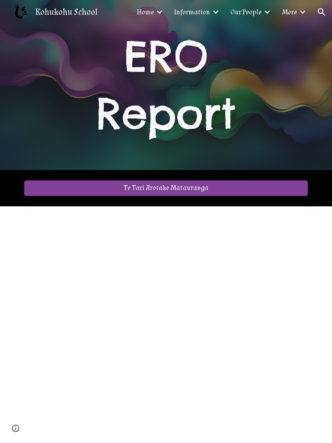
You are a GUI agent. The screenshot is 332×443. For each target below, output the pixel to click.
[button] (321, 12)
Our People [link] (246, 12)
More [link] (289, 12)
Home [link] (145, 12)
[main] (166, 85)
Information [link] (192, 12)
